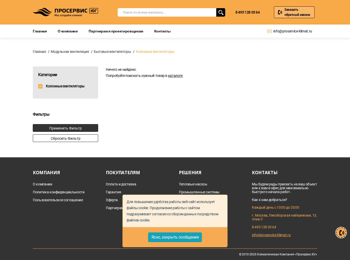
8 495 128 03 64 (247, 12)
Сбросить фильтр (65, 138)
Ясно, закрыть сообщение (175, 237)
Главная (40, 31)
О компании (68, 31)
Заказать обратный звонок (297, 12)
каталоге (175, 76)
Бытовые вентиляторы (112, 52)
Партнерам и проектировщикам (116, 31)
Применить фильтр (65, 128)
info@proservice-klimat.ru (292, 31)
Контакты (162, 31)
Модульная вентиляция (70, 52)
